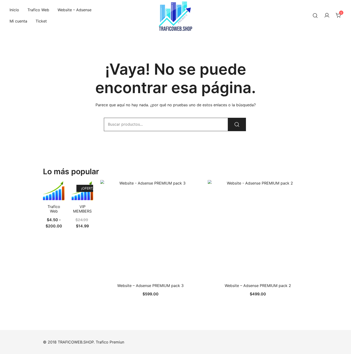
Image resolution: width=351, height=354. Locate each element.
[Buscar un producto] (315, 15)
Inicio (14, 9)
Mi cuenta (18, 21)
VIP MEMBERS (82, 209)
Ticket (41, 21)
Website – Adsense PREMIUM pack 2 (258, 285)
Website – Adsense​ (74, 9)
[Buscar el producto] (237, 124)
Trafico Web (38, 9)
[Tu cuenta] (327, 15)
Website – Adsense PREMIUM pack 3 (150, 285)
